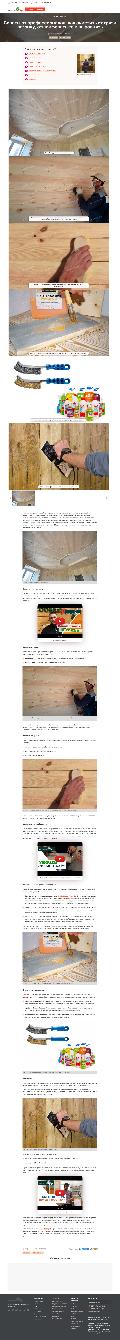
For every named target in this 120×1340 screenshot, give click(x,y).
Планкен (74, 1319)
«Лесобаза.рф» (45, 1229)
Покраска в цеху (58, 1301)
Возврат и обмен (40, 1316)
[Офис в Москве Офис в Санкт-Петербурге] (100, 1302)
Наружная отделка (59, 1306)
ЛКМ (72, 1316)
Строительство (57, 1309)
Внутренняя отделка (60, 1304)
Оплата (36, 1314)
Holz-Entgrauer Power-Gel (67, 896)
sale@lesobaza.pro (94, 1311)
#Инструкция (65, 38)
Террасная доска (77, 1321)
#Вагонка (53, 38)
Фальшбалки (57, 1314)
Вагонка (25, 513)
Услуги (36, 1304)
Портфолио (24, 3)
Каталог (36, 9)
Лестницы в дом (58, 1311)
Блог (41, 3)
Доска (73, 1308)
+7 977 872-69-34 (96, 1309)
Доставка (34, 3)
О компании (38, 1301)
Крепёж (73, 1313)
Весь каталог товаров (75, 1327)
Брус (72, 1303)
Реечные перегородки (57, 1317)
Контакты (48, 3)
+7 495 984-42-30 (96, 1306)
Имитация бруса (77, 1311)
